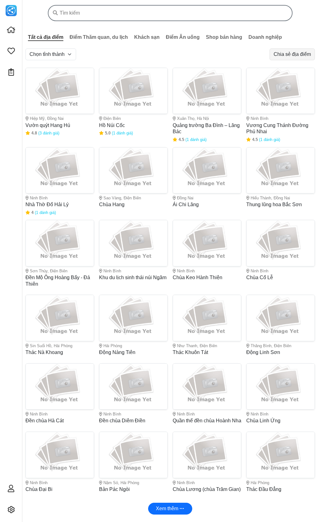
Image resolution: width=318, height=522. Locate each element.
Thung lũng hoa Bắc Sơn (274, 204)
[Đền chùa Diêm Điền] (133, 386)
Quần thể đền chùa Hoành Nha (207, 420)
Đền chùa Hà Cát (44, 420)
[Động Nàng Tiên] (133, 318)
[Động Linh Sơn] (281, 318)
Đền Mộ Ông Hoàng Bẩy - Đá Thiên (57, 281)
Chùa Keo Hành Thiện (197, 277)
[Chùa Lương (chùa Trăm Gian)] (207, 455)
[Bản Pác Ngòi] (133, 455)
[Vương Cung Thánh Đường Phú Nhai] (281, 91)
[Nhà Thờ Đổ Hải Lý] (60, 170)
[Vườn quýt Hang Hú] (60, 91)
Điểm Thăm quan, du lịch (99, 37)
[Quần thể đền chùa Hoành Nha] (207, 386)
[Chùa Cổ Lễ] (281, 243)
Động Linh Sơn (263, 352)
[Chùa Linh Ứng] (281, 386)
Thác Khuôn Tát (190, 352)
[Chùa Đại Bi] (60, 455)
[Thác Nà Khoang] (60, 318)
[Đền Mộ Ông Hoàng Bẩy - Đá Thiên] (60, 243)
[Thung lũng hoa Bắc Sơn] (281, 170)
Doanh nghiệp (265, 37)
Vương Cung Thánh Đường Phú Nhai (277, 128)
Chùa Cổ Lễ (259, 277)
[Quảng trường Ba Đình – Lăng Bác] (207, 91)
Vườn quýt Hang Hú (47, 125)
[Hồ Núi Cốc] (133, 91)
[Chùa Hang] (133, 170)
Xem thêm (167, 508)
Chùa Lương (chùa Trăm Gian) (207, 489)
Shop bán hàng (224, 37)
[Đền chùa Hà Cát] (60, 386)
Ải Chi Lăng (186, 204)
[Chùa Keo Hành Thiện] (207, 243)
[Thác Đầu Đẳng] (281, 455)
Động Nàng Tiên (117, 352)
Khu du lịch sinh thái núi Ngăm (132, 277)
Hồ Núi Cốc (112, 125)
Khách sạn (147, 37)
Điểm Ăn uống (183, 37)
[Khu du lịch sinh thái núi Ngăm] (133, 243)
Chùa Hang (112, 204)
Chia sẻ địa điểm (292, 54)
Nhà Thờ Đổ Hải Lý (47, 204)
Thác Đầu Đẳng (263, 489)
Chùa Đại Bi (38, 489)
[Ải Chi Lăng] (207, 170)
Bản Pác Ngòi (114, 489)
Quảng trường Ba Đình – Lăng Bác (206, 128)
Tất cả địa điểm (45, 37)
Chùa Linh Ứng (263, 420)
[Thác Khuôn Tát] (207, 318)
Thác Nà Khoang (44, 352)
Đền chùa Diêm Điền (122, 420)
